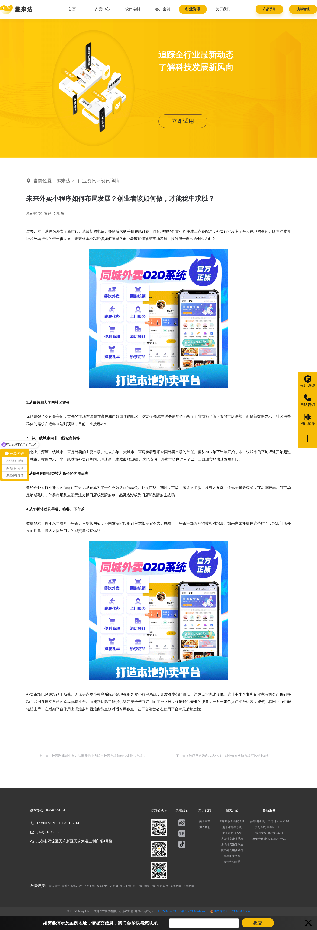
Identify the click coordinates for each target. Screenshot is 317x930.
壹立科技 (55, 886)
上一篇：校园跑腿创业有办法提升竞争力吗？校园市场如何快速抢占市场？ (92, 756)
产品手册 (269, 9)
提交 (257, 923)
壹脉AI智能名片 (72, 886)
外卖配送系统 (232, 856)
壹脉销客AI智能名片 (232, 821)
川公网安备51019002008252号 (231, 911)
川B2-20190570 (167, 911)
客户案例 (162, 9)
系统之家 (176, 886)
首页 (72, 9)
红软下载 (126, 886)
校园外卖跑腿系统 (232, 850)
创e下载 (138, 886)
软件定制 (132, 9)
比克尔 (114, 886)
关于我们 (223, 9)
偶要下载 (150, 886)
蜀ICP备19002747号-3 (193, 911)
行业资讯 (192, 9)
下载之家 (188, 886)
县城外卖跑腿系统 (232, 838)
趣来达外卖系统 (232, 827)
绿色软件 (163, 886)
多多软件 (102, 886)
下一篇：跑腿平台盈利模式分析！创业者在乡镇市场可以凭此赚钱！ (224, 756)
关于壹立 (204, 821)
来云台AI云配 (231, 862)
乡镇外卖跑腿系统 (232, 844)
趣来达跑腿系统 (232, 833)
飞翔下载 (89, 886)
